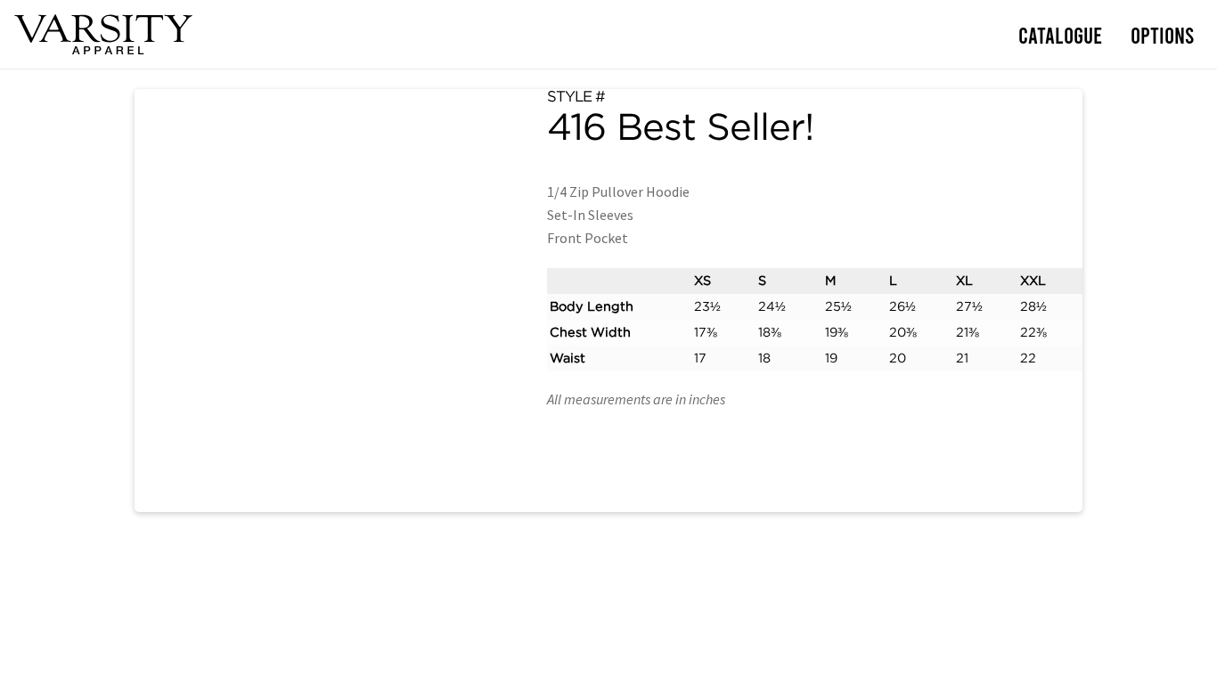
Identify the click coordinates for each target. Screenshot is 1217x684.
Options (1162, 34)
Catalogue (1060, 34)
